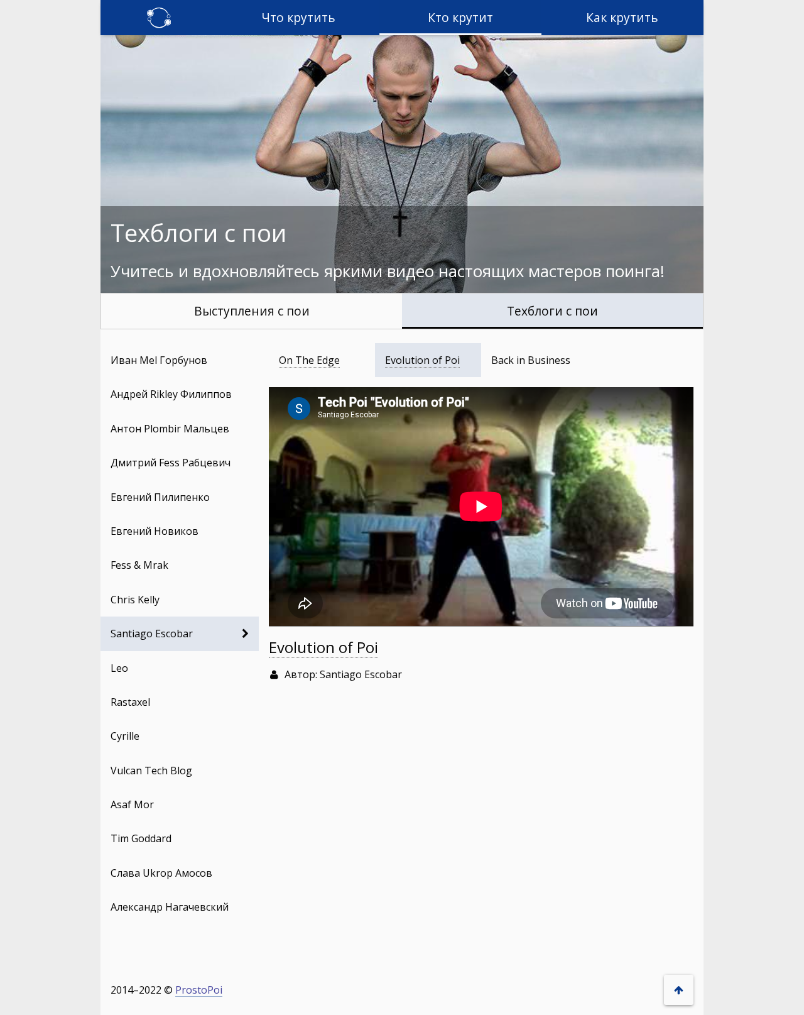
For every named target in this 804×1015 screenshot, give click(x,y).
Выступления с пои (252, 310)
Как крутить (622, 17)
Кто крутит (460, 17)
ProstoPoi (198, 990)
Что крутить (298, 17)
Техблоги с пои (552, 310)
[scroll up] (678, 990)
